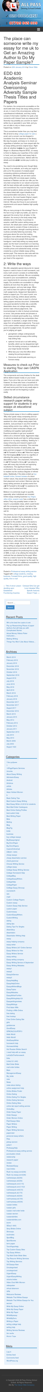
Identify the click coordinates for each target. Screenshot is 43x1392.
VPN (8, 1291)
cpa (8, 894)
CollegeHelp (11, 882)
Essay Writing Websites (15, 965)
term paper (11, 1243)
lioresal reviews (21, 476)
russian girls (11, 1207)
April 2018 (10, 690)
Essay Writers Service (15, 953)
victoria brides (12, 1279)
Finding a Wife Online (15, 1010)
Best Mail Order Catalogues (17, 807)
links (8, 1058)
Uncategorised (12, 1267)
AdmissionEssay (13, 777)
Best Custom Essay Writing (17, 801)
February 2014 (12, 723)
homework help (12, 1043)
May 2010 (10, 738)
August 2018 (11, 678)
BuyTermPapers (13, 846)
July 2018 (10, 681)
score (9, 1222)
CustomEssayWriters (14, 914)
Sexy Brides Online (14, 1228)
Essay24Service (13, 974)
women (9, 1303)
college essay (12, 867)
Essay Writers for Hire (15, 950)
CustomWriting (12, 917)
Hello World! (11, 1037)
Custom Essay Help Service (17, 905)
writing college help (14, 1324)
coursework (11, 891)
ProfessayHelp (12, 1148)
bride (8, 831)
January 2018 (12, 699)
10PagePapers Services (16, 768)
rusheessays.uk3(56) (14, 1181)
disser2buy (11, 929)
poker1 (9, 1145)
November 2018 (13, 669)
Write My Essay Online (15, 1306)
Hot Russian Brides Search (17, 1049)
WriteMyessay (12, 1315)
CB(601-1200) (12, 852)
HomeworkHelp (12, 1046)
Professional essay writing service (24, 571)
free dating (11, 1013)
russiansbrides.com (14, 1219)
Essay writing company (15, 959)
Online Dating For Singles (16, 1097)
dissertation (11, 932)
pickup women (12, 1142)
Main (8, 1070)
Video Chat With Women (16, 1282)
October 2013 (12, 726)
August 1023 (11, 747)
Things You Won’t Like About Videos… (21, 641)
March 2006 (11, 741)
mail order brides (13, 1067)
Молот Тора (11, 1336)
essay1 (9, 968)
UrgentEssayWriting (14, 1276)
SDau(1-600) (11, 1225)
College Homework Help (16, 873)
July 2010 (10, 735)
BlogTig (9, 828)
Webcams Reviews (14, 1294)
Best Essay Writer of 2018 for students (21, 804)
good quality (27, 576)
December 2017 (13, 702)
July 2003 (10, 744)
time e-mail (13, 578)
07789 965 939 (23, 23)
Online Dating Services (15, 1100)
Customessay (12, 911)
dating (9, 920)
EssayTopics (11, 989)
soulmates (10, 1234)
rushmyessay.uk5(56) (15, 1201)
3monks (10, 771)
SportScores (11, 1240)
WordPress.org (12, 1360)
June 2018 (11, 684)
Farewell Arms (16, 576)
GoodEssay (11, 1028)
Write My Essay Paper (15, 1309)
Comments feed (13, 1357)
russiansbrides (12, 1216)
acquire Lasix (18, 499)
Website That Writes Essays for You (20, 1300)
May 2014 (10, 720)
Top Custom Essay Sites (16, 1249)
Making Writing (12, 638)
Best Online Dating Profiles (17, 810)
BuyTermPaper (12, 843)
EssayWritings (12, 1004)
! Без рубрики (12, 762)
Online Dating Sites (14, 1103)
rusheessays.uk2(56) (14, 1178)
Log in (9, 1352)
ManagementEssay (14, 1073)
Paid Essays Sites (13, 1121)
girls (8, 1022)
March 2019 (11, 657)
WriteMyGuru (12, 1318)
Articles (9, 789)
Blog (8, 825)
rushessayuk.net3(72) (15, 1189)
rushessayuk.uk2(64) (14, 1195)
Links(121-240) (12, 1061)
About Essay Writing (14, 774)
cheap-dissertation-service (17, 858)
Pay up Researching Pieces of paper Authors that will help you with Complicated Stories (20, 627)
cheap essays (12, 855)
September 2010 (13, 732)
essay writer (11, 944)
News (9, 1082)
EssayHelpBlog (12, 980)
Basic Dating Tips (13, 798)
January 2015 (12, 717)
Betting (9, 822)
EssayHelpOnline (13, 983)
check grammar (12, 861)
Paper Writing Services (15, 1130)
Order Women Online (15, 1118)
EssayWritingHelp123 (15, 998)
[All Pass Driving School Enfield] (21, 5)
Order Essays (12, 1115)
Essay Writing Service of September (20, 962)
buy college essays (14, 837)
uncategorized (12, 1270)
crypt (8, 897)
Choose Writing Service (15, 864)
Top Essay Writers (13, 1252)
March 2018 (11, 693)
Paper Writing (12, 1127)
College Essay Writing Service (18, 870)
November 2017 (13, 705)
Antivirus (10, 783)
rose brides (11, 1169)
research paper (12, 1160)
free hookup (11, 1016)
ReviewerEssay (12, 1166)
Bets (8, 819)
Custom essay (12, 902)
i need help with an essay (16, 1052)
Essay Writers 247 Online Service (19, 947)
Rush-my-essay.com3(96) (16, 1175)
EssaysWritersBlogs (14, 986)
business (10, 834)
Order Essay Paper (14, 1112)
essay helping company (15, 941)
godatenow (11, 1025)
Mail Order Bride (13, 1064)
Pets (8, 1139)
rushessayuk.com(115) (15, 1184)
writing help (11, 1327)
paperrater (11, 1133)
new (8, 1079)
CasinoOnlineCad (13, 849)
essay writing (11, 956)
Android (9, 780)
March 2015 (11, 714)
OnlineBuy (10, 1109)
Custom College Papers (15, 900)
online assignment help (15, 1088)
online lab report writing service (18, 1106)
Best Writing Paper (14, 816)
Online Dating (12, 1094)
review (9, 1163)
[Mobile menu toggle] (38, 29)
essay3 (9, 977)
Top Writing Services (14, 1261)
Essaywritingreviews (14, 1001)
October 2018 (12, 672)
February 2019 (12, 660)
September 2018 (13, 675)
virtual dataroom (13, 1288)
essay (9, 938)
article (9, 786)
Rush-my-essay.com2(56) (16, 1172)
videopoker (11, 1285)
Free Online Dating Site (15, 1019)
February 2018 (12, 696)
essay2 (9, 971)
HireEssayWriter (13, 1040)
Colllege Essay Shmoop (15, 888)
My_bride (10, 1076)
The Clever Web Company (24, 1385)
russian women (12, 1213)
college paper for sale (27, 133)
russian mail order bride (15, 1210)
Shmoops (10, 1231)
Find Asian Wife (12, 1007)
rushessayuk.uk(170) (14, 1192)
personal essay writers (15, 1136)
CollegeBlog (11, 876)
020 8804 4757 (23, 16)
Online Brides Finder (14, 1091)
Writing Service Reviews (16, 1330)
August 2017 (11, 708)
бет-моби (10, 1333)
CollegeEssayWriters (14, 879)
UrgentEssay (11, 1273)
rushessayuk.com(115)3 (16, 1186)
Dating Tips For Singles (15, 926)
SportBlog (10, 1237)
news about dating (13, 1085)
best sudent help (13, 813)
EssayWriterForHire (14, 995)
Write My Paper (12, 1312)
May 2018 (10, 687)
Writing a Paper (12, 1321)
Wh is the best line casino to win (19, 622)
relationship (11, 1157)
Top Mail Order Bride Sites (17, 1255)
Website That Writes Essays (17, 1297)
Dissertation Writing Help (16, 935)
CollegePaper (12, 885)
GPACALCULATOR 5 (14, 1031)
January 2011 (12, 729)
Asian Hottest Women (15, 792)
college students (19, 574)
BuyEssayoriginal (13, 840)
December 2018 (13, 666)
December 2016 (13, 711)
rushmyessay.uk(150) (15, 1198)
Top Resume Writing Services (18, 1258)
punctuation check (13, 1154)
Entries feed (11, 1354)
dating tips (10, 923)
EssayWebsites (12, 992)
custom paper (12, 908)
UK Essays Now (13, 1264)
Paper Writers (12, 1124)
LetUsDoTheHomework (15, 1055)
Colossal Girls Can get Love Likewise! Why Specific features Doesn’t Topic (31, 589)
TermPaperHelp (13, 1246)
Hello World (11, 1034)
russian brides (12, 1204)
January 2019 (12, 663)
